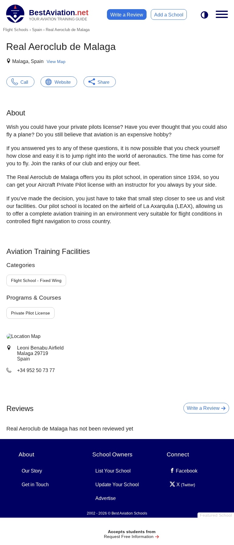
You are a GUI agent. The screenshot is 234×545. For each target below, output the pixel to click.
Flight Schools (15, 29)
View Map (56, 61)
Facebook (186, 470)
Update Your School (117, 484)
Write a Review (126, 14)
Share (103, 82)
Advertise (105, 498)
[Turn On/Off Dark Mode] (204, 15)
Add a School (168, 14)
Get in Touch (35, 484)
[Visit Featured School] (131, 524)
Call (24, 82)
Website (63, 82)
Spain (37, 29)
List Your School (113, 470)
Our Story (32, 470)
